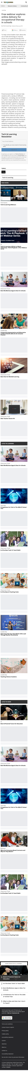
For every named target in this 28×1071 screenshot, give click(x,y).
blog (3, 172)
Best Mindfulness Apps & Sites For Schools (14, 989)
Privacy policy (5, 1030)
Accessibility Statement (7, 1054)
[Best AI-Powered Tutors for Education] (14, 973)
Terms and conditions (7, 1024)
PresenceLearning (13, 40)
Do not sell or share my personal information (13, 1057)
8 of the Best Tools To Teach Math (14, 983)
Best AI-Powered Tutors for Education (11, 978)
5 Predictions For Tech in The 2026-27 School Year (14, 995)
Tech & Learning (7, 26)
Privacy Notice (21, 155)
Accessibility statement (7, 1037)
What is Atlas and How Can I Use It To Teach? (14, 1002)
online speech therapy (8, 42)
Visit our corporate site (13, 1013)
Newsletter (23, 30)
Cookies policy (5, 1034)
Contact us (4, 1050)
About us (4, 1047)
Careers (4, 1040)
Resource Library (12, 6)
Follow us (16, 30)
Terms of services (19, 154)
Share (5, 30)
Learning (4, 10)
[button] (2, 2)
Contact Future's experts (8, 1027)
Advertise (4, 1044)
